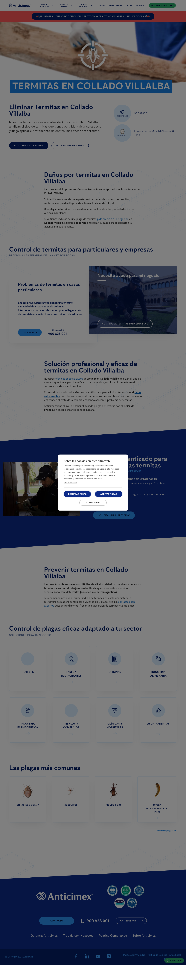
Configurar (93, 503)
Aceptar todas (108, 494)
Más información (70, 482)
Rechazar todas (77, 494)
